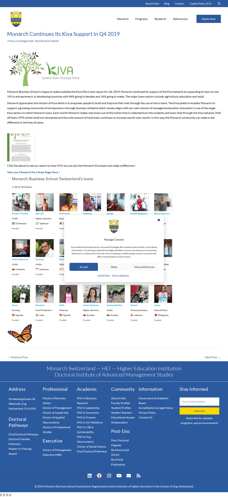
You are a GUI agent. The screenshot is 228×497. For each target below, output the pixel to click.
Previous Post (17, 357)
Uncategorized (24, 40)
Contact (179, 3)
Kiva (11, 40)
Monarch (123, 18)
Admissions (180, 18)
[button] (159, 220)
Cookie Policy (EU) (200, 3)
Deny (114, 266)
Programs (141, 18)
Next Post (213, 357)
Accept (84, 266)
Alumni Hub (152, 3)
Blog (167, 3)
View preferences (144, 266)
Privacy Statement (120, 275)
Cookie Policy (104, 275)
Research (160, 18)
